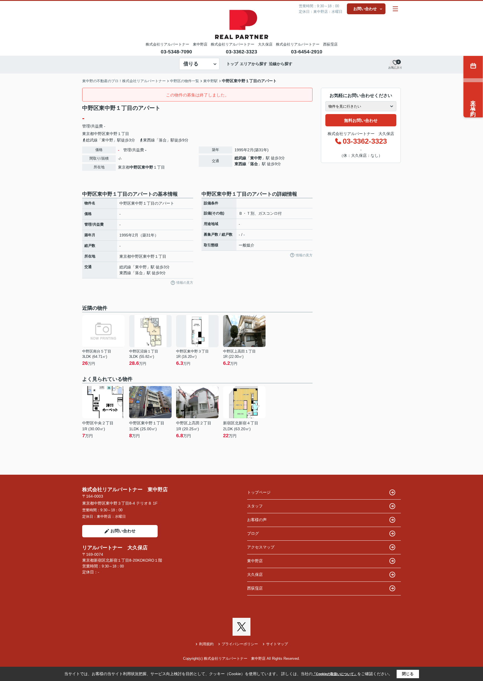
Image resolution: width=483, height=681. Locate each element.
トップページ (259, 492)
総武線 (240, 158)
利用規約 (206, 644)
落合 (254, 164)
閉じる (408, 673)
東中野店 (255, 561)
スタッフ (255, 506)
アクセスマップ (260, 547)
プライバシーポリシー (240, 644)
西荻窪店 (255, 588)
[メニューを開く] (395, 8)
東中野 (111, 133)
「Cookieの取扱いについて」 (334, 674)
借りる (190, 64)
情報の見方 (184, 283)
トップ (232, 64)
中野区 (100, 133)
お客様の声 (257, 519)
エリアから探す (253, 64)
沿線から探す (280, 64)
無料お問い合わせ (361, 120)
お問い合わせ (365, 8)
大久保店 (255, 574)
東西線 (240, 164)
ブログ (253, 533)
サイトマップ (277, 644)
